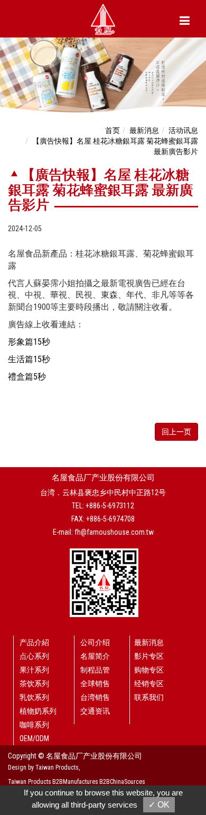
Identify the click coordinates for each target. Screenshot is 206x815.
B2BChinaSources (122, 781)
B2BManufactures (75, 781)
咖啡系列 (34, 725)
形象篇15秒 (29, 342)
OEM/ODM (34, 738)
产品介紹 (34, 642)
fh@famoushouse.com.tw (114, 532)
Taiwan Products (29, 781)
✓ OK (159, 804)
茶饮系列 (34, 683)
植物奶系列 (38, 711)
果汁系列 (34, 670)
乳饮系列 (34, 697)
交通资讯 (95, 711)
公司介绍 (95, 642)
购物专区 (149, 670)
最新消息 (144, 130)
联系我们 (149, 697)
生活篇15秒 (29, 359)
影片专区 (149, 656)
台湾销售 (95, 697)
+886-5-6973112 (110, 505)
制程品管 (95, 670)
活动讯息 (183, 130)
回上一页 (176, 432)
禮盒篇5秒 (27, 377)
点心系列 (34, 656)
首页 (112, 130)
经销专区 (149, 683)
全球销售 (95, 683)
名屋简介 (95, 656)
